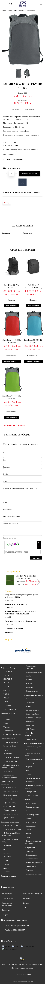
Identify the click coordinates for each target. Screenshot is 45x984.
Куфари (29, 767)
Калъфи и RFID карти (12, 757)
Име (4, 460)
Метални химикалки (34, 672)
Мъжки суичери (32, 811)
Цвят (5, 502)
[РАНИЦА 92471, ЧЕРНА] (11, 276)
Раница (6, 203)
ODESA (6, 698)
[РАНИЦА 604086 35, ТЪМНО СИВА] (22, 65)
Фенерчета (7, 771)
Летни (5, 860)
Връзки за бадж (9, 746)
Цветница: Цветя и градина (10, 840)
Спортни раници (30, 10)
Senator (29, 676)
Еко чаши (29, 870)
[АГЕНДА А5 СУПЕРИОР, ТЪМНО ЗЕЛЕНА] (10, 580)
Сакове (28, 774)
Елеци (28, 818)
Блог (24, 908)
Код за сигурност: (10, 538)
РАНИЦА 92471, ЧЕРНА (11, 286)
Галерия (5, 915)
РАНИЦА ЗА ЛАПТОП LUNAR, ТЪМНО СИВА (33, 287)
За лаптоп (30, 721)
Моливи (29, 680)
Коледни (6, 872)
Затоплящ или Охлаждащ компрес (9, 776)
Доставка (26, 898)
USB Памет (30, 729)
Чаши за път (8, 731)
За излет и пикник (10, 814)
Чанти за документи (34, 759)
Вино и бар (7, 799)
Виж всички (9, 632)
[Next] (37, 582)
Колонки (29, 706)
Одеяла (28, 837)
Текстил (27, 800)
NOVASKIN (7, 679)
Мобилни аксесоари (34, 718)
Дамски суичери (32, 815)
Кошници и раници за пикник (34, 787)
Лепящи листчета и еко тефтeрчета (10, 766)
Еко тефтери (31, 851)
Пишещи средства (8, 876)
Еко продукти (29, 848)
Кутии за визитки (10, 761)
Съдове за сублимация (12, 734)
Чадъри (6, 750)
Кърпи (28, 833)
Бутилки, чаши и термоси (8, 715)
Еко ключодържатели (34, 862)
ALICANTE (7, 671)
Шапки (28, 830)
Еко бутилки (31, 866)
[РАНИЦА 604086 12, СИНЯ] (33, 335)
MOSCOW (7, 705)
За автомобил (31, 725)
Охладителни (31, 792)
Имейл (5, 474)
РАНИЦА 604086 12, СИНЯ (33, 341)
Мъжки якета (31, 822)
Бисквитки (6, 910)
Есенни (6, 864)
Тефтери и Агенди (8, 668)
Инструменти (31, 739)
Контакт (26, 903)
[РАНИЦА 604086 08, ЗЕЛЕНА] (11, 391)
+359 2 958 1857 (18, 930)
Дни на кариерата (10, 810)
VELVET (6, 686)
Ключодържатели (10, 795)
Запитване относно (10, 524)
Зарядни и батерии (33, 710)
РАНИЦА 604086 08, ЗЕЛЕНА (11, 397)
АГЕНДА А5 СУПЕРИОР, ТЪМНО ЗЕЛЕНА (26, 577)
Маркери (29, 687)
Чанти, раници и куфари (16, 10)
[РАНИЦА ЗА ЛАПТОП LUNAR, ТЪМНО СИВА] (33, 276)
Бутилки (6, 719)
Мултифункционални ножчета (34, 734)
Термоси (6, 727)
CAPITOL (7, 690)
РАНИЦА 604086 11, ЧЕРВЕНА (12, 341)
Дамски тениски (32, 807)
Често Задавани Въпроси (32, 893)
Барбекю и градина (10, 802)
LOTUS (6, 694)
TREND (6, 675)
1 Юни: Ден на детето (12, 829)
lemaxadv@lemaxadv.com (19, 925)
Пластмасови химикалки (30, 667)
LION (5, 702)
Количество (7, 509)
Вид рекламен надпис (11, 517)
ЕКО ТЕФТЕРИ (9, 709)
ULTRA (6, 683)
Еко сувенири (31, 855)
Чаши (5, 723)
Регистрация (7, 893)
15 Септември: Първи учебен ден (11, 834)
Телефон (6, 467)
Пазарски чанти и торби (32, 754)
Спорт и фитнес (9, 806)
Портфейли (7, 754)
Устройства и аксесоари (33, 695)
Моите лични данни (23, 974)
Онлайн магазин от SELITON (22, 982)
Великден (7, 845)
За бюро (6, 853)
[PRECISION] (22, 651)
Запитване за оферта (15, 425)
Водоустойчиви (32, 795)
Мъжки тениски (32, 803)
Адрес (5, 481)
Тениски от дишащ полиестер (33, 842)
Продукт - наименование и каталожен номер (20, 488)
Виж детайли (11, 305)
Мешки (29, 770)
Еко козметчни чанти (34, 874)
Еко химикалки (32, 691)
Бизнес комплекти (10, 742)
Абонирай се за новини (14, 628)
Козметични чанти (33, 778)
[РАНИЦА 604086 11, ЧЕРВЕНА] (11, 335)
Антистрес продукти (11, 791)
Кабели (28, 699)
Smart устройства (32, 714)
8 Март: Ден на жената (12, 825)
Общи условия (7, 898)
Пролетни (7, 857)
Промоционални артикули (7, 783)
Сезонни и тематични (10, 822)
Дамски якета (31, 826)
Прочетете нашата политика (22, 968)
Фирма (5, 453)
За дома (6, 849)
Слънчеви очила (9, 787)
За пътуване (30, 782)
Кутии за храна (9, 818)
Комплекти (30, 683)
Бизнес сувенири (8, 739)
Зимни (6, 868)
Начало (4, 10)
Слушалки (30, 703)
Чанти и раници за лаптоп (33, 748)
